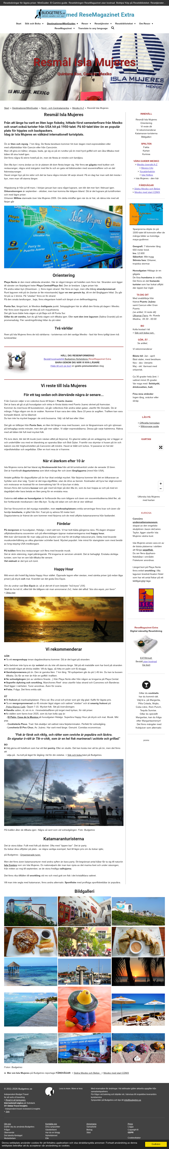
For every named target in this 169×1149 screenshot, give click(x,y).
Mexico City (147, 168)
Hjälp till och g (58, 366)
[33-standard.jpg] (138, 971)
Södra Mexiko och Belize (147, 188)
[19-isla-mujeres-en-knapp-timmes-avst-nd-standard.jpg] (31, 971)
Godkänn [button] (156, 1144)
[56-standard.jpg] (84, 1048)
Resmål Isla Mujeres (97, 108)
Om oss (7, 1124)
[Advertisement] (151, 793)
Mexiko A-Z (78, 108)
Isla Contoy (10, 865)
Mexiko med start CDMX (147, 192)
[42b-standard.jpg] (31, 1009)
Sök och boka (75, 755)
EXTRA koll (146, 658)
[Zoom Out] (160, 488)
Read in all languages (15, 1100)
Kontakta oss (51, 1124)
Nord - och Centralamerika (55, 108)
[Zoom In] (160, 483)
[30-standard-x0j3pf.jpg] (84, 971)
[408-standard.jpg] (31, 911)
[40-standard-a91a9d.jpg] (138, 1048)
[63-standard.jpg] (31, 1048)
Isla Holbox (147, 175)
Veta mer (10, 592)
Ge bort (146, 665)
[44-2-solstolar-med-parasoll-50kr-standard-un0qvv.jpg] (138, 1009)
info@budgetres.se (132, 1100)
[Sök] (112, 28)
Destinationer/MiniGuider (25, 108)
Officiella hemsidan (149, 423)
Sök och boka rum (145, 332)
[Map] (146, 468)
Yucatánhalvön (147, 171)
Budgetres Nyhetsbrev (76, 359)
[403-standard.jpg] (84, 911)
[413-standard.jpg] (31, 942)
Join (8, 1111)
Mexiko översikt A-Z (147, 164)
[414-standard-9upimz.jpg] (138, 942)
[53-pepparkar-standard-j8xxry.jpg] (84, 1009)
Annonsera (91, 1124)
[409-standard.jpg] (138, 911)
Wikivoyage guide (150, 426)
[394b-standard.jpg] (84, 942)
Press (130, 1124)
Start (6, 108)
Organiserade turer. (30, 854)
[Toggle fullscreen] (160, 447)
